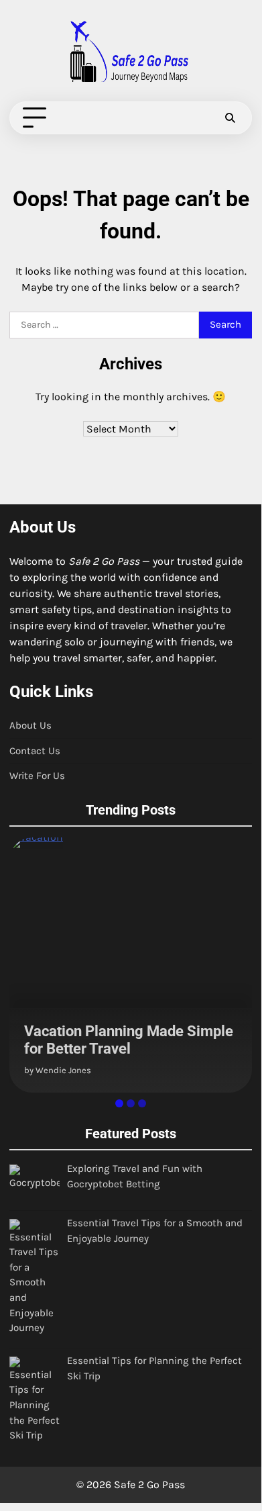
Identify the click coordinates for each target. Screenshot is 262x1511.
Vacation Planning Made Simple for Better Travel (128, 1040)
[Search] (230, 118)
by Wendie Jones (57, 1070)
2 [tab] (131, 1103)
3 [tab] (142, 1103)
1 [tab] (119, 1103)
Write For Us (37, 776)
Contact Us (34, 751)
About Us (30, 725)
